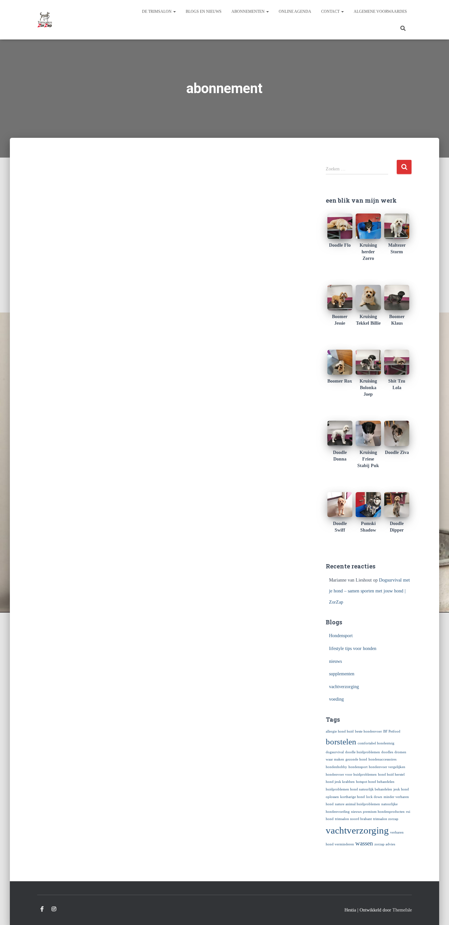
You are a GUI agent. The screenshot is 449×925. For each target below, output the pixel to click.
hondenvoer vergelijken (387, 767)
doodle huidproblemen (362, 752)
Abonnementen (248, 11)
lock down (374, 797)
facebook (42, 909)
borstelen (341, 741)
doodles (387, 752)
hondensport (357, 767)
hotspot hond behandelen (375, 782)
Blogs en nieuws (204, 11)
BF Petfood (391, 731)
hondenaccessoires (382, 759)
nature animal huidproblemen (357, 804)
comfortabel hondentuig (376, 743)
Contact (331, 11)
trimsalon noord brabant (353, 819)
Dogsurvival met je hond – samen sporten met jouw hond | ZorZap (369, 591)
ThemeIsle (402, 910)
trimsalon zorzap (385, 819)
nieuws (335, 661)
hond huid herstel (391, 774)
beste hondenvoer (368, 731)
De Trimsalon (157, 11)
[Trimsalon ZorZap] (44, 20)
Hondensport (341, 635)
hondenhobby (336, 767)
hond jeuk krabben (340, 782)
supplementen (341, 673)
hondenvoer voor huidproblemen (351, 774)
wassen (364, 843)
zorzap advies (384, 844)
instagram (53, 909)
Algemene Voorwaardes (380, 11)
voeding (336, 699)
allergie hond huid (340, 731)
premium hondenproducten (384, 811)
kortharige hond (352, 797)
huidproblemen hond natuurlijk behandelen (359, 789)
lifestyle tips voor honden (352, 648)
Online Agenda (295, 11)
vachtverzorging (344, 686)
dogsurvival (335, 752)
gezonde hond (356, 759)
